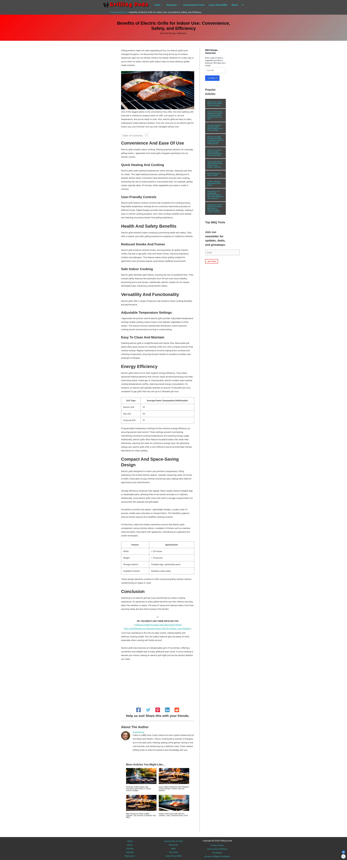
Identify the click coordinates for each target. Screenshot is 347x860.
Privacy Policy (217, 845)
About (234, 5)
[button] (161, 5)
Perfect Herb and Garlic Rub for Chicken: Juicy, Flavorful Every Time (173, 814)
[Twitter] (148, 710)
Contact (130, 848)
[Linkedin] (167, 710)
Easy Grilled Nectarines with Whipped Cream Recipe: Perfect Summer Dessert (174, 788)
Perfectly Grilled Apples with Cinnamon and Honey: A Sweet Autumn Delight (138, 788)
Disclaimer (217, 853)
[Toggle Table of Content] (145, 135)
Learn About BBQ (218, 5)
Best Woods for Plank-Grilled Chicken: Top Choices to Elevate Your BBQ (141, 815)
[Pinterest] (157, 710)
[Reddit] (177, 710)
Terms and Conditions (217, 849)
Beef (173, 848)
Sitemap (130, 852)
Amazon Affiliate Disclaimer (217, 856)
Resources (130, 856)
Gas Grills (173, 852)
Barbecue (172, 5)
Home (130, 841)
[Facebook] (138, 710)
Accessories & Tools (193, 5)
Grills (157, 5)
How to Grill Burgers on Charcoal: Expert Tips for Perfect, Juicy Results (157, 628)
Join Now (211, 261)
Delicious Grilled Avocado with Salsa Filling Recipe (158, 625)
